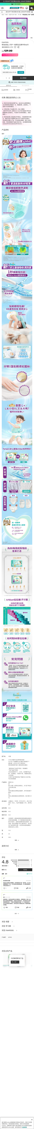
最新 (6, 873)
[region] (17, 1123)
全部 (3, 873)
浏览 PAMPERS (8, 930)
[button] (31, 8)
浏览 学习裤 (6, 926)
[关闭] (32, 1120)
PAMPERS (5, 42)
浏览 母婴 (6, 922)
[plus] (9, 78)
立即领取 (20, 72)
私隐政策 (24, 1127)
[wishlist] (15, 47)
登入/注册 (14, 962)
